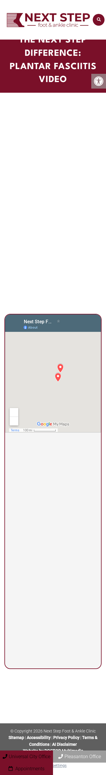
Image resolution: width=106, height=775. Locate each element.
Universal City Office (29, 756)
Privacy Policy (66, 737)
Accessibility (39, 737)
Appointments (29, 768)
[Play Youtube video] (53, 141)
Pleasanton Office (82, 756)
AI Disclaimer (64, 744)
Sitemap (16, 737)
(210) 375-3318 (44, 546)
